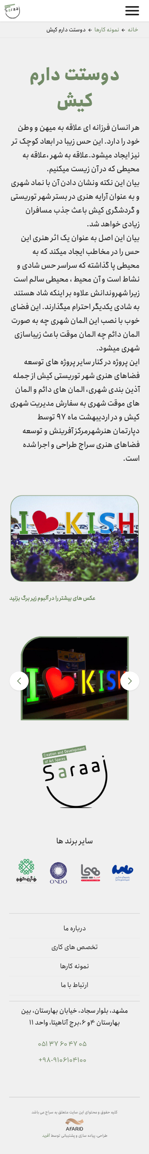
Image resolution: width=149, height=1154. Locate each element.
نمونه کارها (106, 30)
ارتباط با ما (74, 985)
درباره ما (74, 928)
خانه (133, 30)
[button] (19, 681)
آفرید (46, 1136)
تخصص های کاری (74, 947)
